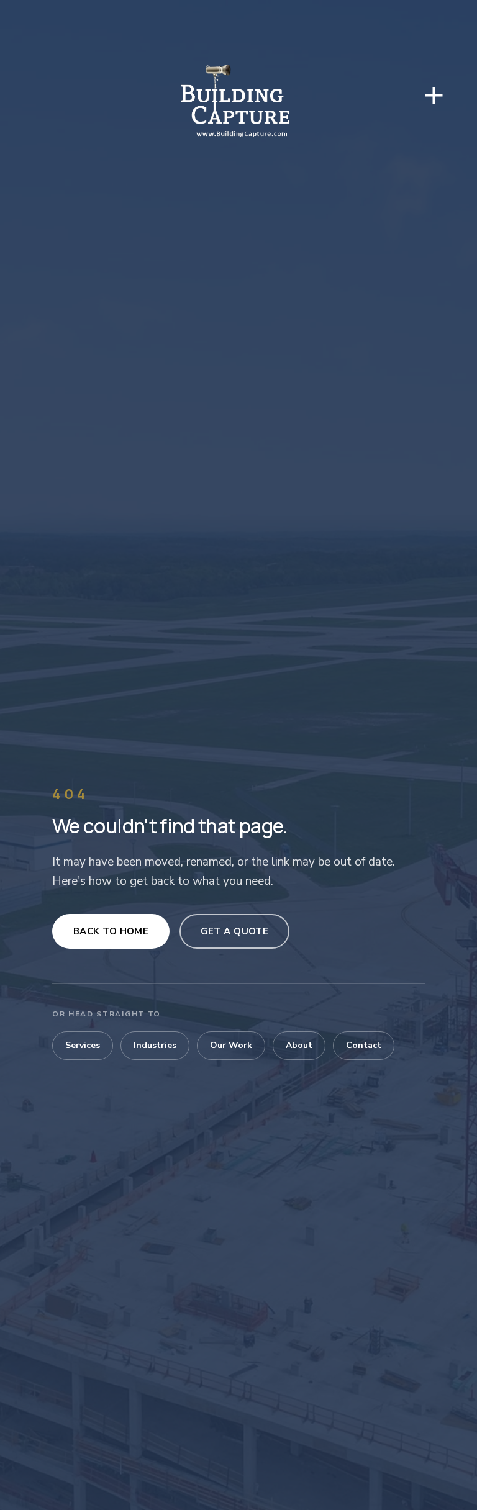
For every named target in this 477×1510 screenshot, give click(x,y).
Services (82, 1045)
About (299, 1045)
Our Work (231, 1045)
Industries (155, 1045)
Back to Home (110, 931)
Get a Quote (234, 931)
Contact (363, 1045)
